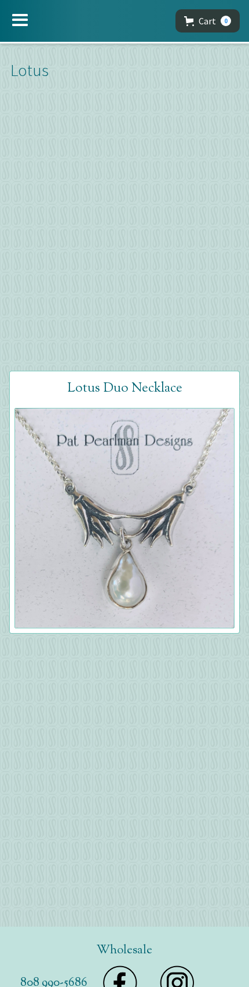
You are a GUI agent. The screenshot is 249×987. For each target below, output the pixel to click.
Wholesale (124, 950)
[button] (20, 21)
